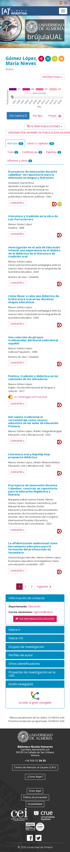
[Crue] (44, 815)
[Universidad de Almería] (35, 736)
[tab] (35, 598)
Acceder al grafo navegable (35, 702)
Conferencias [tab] (31, 152)
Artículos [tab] (14, 143)
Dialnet (54, 204)
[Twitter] (38, 838)
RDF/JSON (61, 59)
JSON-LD (48, 59)
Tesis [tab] (12, 152)
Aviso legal (35, 790)
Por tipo (37, 115)
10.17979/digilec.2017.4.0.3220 (30, 397)
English (65, 2)
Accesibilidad (35, 804)
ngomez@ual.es (43, 612)
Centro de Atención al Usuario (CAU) (35, 767)
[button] (35, 598)
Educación (34, 606)
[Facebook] (30, 838)
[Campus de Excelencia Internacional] (19, 815)
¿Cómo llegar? (35, 776)
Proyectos (54, 115)
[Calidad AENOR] (35, 826)
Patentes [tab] (53, 152)
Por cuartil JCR (18, 115)
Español (60, 2)
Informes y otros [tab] (19, 160)
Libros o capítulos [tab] (40, 143)
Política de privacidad (35, 797)
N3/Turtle (55, 59)
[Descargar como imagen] (59, 116)
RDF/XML (41, 59)
